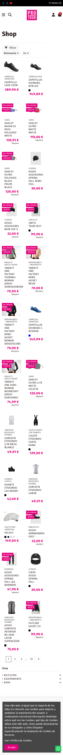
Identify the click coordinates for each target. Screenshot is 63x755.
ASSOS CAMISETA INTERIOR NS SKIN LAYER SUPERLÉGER (11, 633)
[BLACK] (29, 90)
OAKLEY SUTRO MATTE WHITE (33, 127)
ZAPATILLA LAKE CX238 (11, 84)
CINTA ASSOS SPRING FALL (33, 577)
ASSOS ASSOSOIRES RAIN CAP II (11, 226)
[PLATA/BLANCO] (14, 537)
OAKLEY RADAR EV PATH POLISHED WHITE (10, 129)
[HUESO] (11, 537)
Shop (5, 668)
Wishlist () (56, 3)
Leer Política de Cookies (18, 740)
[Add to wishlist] (18, 65)
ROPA (7, 682)
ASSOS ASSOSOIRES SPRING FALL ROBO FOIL (36, 178)
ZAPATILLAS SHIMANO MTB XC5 (35, 83)
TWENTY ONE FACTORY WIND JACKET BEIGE (34, 275)
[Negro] (29, 449)
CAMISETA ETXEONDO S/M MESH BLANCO (10, 442)
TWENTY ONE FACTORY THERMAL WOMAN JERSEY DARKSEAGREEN (13, 277)
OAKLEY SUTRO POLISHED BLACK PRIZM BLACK (10, 179)
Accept (11, 747)
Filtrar (12, 47)
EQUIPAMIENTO (12, 678)
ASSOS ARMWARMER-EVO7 (37, 533)
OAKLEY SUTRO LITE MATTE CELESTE (35, 384)
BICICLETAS (10, 675)
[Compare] (18, 71)
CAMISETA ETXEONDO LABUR (35, 490)
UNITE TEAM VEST (35, 224)
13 (31, 659)
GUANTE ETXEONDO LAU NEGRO (11, 487)
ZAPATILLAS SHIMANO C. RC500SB (36, 328)
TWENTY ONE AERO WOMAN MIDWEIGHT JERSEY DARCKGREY (11, 389)
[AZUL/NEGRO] (8, 537)
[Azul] (29, 336)
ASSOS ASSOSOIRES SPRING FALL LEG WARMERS (11, 578)
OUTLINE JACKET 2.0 (35, 624)
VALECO (8, 532)
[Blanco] (29, 497)
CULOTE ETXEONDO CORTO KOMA (35, 440)
